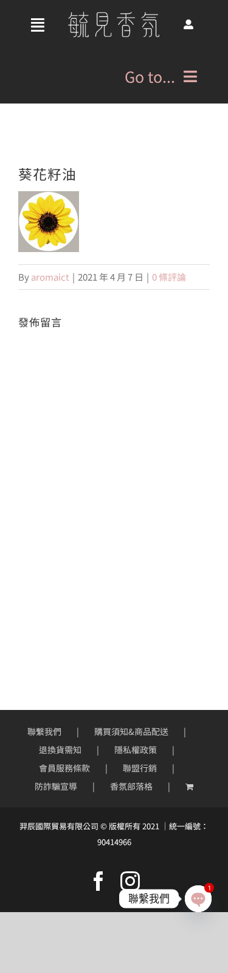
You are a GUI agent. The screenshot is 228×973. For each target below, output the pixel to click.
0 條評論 (169, 276)
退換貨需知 (60, 749)
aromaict (50, 276)
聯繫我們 (44, 731)
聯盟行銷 (140, 768)
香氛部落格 (131, 786)
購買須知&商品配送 (131, 731)
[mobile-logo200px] (113, 16)
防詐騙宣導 (56, 786)
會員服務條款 (64, 768)
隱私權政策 (135, 749)
